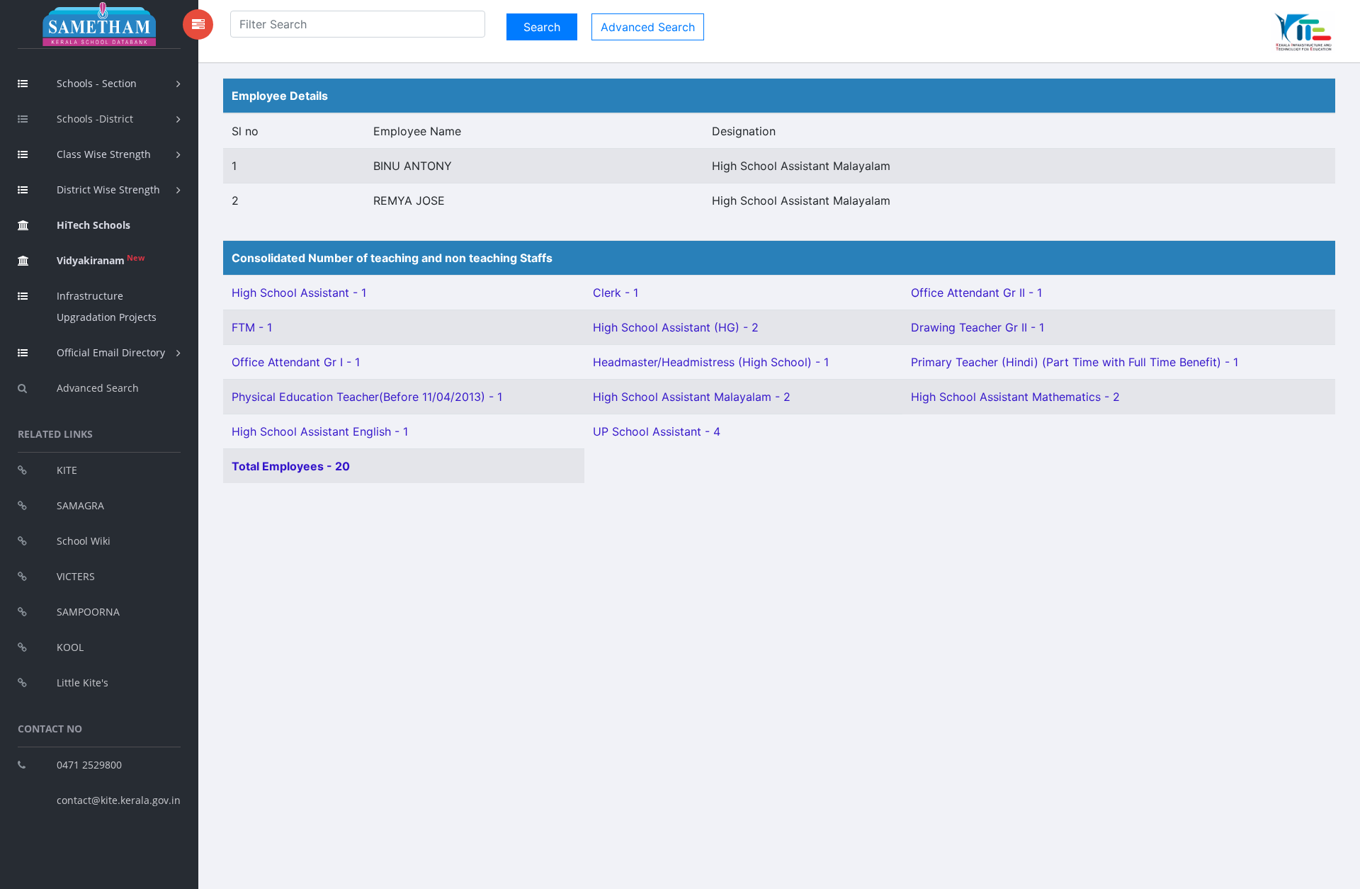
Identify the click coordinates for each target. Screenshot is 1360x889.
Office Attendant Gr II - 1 (976, 292)
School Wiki (83, 541)
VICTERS (76, 576)
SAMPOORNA (88, 611)
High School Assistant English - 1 (320, 431)
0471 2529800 (89, 764)
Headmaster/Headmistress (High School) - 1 (711, 362)
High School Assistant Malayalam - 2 (691, 397)
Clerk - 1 (615, 292)
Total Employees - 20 (291, 466)
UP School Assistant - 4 (656, 431)
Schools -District (95, 118)
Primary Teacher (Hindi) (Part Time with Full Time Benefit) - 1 (1074, 362)
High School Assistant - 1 (299, 292)
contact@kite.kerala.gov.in (119, 800)
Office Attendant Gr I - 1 (296, 362)
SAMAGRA (80, 505)
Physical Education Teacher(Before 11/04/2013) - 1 (367, 397)
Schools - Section (97, 83)
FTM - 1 (252, 327)
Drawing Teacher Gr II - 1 (977, 327)
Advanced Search (98, 388)
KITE (67, 470)
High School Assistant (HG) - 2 (676, 327)
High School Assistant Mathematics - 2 (1015, 397)
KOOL (70, 647)
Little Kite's (82, 682)
